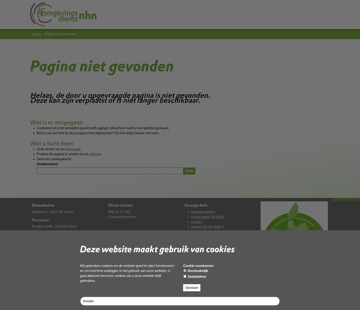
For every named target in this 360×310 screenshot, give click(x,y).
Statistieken (196, 276)
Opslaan (191, 287)
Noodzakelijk (197, 271)
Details (88, 301)
